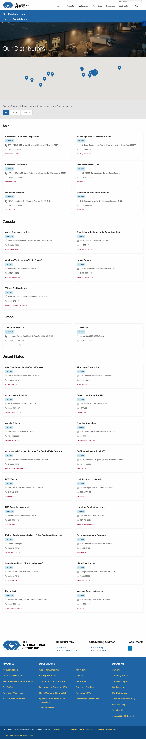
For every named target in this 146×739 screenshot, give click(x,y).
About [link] (60, 6)
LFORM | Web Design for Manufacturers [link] (18, 735)
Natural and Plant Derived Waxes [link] (18, 681)
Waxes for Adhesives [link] (49, 669)
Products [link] (70, 6)
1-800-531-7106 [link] (14, 604)
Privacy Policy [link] (59, 729)
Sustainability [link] (124, 6)
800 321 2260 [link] (85, 380)
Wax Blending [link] (118, 704)
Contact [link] (138, 6)
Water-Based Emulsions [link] (14, 698)
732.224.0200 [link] (85, 576)
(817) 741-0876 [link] (85, 520)
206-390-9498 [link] (13, 548)
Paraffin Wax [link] (8, 687)
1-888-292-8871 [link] (14, 301)
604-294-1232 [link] (13, 273)
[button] (95, 74)
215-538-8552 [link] (85, 436)
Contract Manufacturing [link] (123, 698)
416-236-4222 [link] (13, 245)
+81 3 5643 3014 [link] (14, 149)
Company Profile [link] (120, 675)
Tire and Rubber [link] (46, 707)
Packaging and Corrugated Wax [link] (54, 687)
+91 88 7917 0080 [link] (15, 177)
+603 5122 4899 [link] (86, 205)
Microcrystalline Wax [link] (12, 675)
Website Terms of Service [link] (108, 729)
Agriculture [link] (81, 669)
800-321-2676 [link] (85, 604)
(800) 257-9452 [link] (85, 492)
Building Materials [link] (47, 675)
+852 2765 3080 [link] (86, 149)
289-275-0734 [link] (85, 245)
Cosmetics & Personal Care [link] (52, 681)
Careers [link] (116, 669)
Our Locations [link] (118, 687)
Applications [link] (83, 6)
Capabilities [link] (97, 6)
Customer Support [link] (121, 681)
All (6, 112)
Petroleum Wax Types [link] (13, 693)
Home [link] (5, 19)
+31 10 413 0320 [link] (86, 340)
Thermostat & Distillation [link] (87, 698)
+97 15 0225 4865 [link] (86, 177)
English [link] (124, 1)
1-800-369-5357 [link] (14, 408)
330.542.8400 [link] (85, 548)
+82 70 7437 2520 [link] (15, 205)
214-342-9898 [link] (13, 380)
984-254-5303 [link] (13, 436)
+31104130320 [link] (85, 464)
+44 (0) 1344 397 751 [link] (16, 340)
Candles (15, 112)
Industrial (27, 112)
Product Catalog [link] (10, 669)
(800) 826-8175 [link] (13, 520)
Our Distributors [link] (119, 693)
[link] (16, 5)
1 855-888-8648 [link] (86, 273)
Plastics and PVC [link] (83, 693)
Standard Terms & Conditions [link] (81, 729)
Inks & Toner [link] (81, 681)
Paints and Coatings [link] (85, 687)
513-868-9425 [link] (13, 464)
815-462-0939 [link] (13, 492)
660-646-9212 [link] (13, 576)
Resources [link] (110, 6)
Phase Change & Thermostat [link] (52, 693)
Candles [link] (79, 675)
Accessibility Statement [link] (123, 716)
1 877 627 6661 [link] (85, 408)
